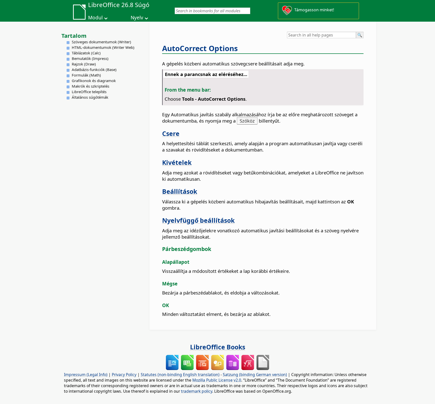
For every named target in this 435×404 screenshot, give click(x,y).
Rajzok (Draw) (84, 63)
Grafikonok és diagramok (94, 80)
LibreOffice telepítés (89, 91)
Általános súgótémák (90, 97)
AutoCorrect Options (200, 48)
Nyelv (137, 17)
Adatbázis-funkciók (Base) (94, 69)
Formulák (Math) (86, 75)
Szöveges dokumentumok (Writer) (101, 41)
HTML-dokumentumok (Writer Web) (103, 47)
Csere (170, 133)
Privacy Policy (124, 374)
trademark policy (196, 391)
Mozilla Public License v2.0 (216, 380)
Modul (95, 17)
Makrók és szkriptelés (90, 86)
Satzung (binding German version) (255, 374)
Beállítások (179, 191)
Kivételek (177, 162)
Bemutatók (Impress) (90, 58)
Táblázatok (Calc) (86, 52)
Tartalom (74, 35)
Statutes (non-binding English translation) (180, 374)
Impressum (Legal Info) (85, 374)
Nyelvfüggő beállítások (198, 220)
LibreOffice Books (217, 347)
